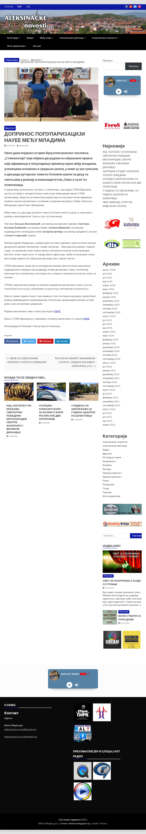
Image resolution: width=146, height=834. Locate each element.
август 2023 (109, 389)
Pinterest (46, 341)
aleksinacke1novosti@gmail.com (20, 736)
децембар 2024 (111, 347)
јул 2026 (107, 273)
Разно (106, 480)
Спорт (106, 488)
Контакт (37, 46)
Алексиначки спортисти (104, 37)
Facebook (126, 6)
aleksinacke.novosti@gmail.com (20, 729)
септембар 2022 (111, 405)
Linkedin (63, 341)
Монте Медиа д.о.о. (48, 823)
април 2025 (109, 331)
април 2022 (109, 424)
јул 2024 (107, 366)
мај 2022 (107, 420)
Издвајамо (112, 546)
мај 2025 (107, 327)
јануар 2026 (109, 297)
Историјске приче (112, 457)
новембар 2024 (111, 351)
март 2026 (108, 289)
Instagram (139, 6)
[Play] (118, 91)
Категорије (13, 37)
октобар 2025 (110, 308)
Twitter (135, 6)
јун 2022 (107, 416)
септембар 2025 (111, 312)
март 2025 (108, 335)
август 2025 (109, 316)
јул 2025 (107, 320)
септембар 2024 (111, 358)
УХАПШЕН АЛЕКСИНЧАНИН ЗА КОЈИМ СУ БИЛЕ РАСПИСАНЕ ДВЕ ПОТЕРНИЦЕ (51, 412)
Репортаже (108, 484)
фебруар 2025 (110, 339)
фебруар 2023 (110, 397)
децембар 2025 (111, 300)
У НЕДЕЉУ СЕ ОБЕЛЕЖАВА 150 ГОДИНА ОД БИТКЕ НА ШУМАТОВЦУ (83, 410)
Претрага (107, 60)
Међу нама (45, 37)
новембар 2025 (111, 304)
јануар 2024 (109, 370)
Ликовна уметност (112, 473)
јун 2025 (107, 324)
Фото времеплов (16, 46)
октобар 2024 (110, 355)
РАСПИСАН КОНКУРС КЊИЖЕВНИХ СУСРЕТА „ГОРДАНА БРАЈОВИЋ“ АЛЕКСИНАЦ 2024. (75, 362)
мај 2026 (107, 281)
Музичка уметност (112, 476)
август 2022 (109, 409)
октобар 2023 (110, 382)
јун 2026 (107, 277)
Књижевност (109, 461)
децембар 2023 (111, 374)
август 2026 (109, 269)
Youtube (130, 6)
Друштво (10, 128)
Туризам (107, 492)
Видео (30, 37)
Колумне (107, 465)
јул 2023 (107, 393)
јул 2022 (107, 413)
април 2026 (109, 285)
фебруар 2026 (110, 293)
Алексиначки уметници (72, 37)
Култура (107, 469)
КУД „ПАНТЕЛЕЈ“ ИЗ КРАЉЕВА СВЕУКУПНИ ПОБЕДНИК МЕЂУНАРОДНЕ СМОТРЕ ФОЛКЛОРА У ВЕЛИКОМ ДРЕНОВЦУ (18, 419)
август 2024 (109, 362)
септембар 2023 (111, 386)
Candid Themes (99, 823)
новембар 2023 (111, 378)
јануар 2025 (109, 343)
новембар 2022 (111, 401)
